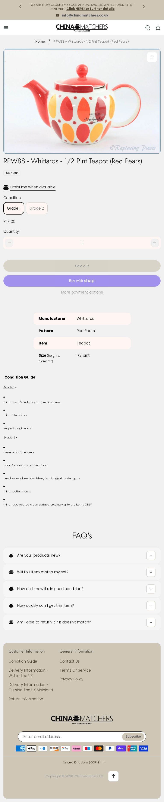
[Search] (147, 27)
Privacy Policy (71, 679)
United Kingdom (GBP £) (82, 762)
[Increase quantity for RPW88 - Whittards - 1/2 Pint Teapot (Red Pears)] (155, 243)
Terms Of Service (75, 670)
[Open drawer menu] (6, 28)
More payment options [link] (82, 292)
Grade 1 (13, 208)
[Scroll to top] (113, 776)
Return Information (26, 699)
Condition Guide (23, 661)
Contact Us (70, 661)
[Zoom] (152, 57)
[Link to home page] (82, 719)
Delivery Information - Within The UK (29, 673)
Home (40, 41)
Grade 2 (36, 208)
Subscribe (133, 737)
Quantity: (11, 231)
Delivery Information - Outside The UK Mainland (31, 687)
